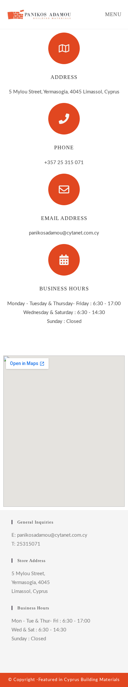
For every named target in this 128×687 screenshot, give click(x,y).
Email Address (64, 218)
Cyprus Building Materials (92, 680)
